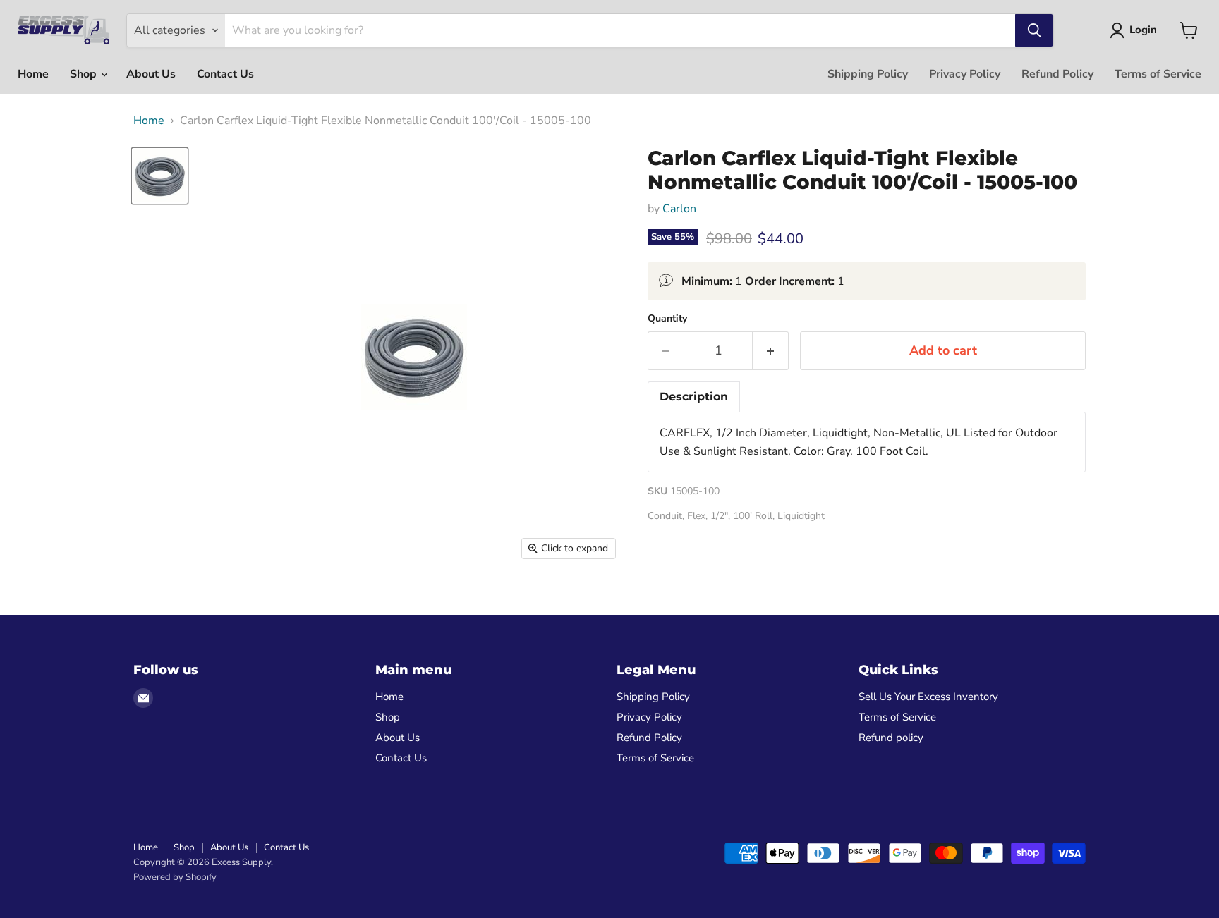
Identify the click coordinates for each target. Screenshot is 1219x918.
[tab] (694, 396)
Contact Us (225, 74)
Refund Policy (1057, 74)
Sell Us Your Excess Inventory (928, 697)
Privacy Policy (964, 74)
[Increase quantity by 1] (771, 350)
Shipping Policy (867, 74)
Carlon (679, 208)
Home (33, 74)
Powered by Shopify (175, 877)
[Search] (1034, 30)
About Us (151, 74)
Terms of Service (1158, 74)
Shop (84, 74)
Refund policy (891, 737)
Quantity (667, 318)
